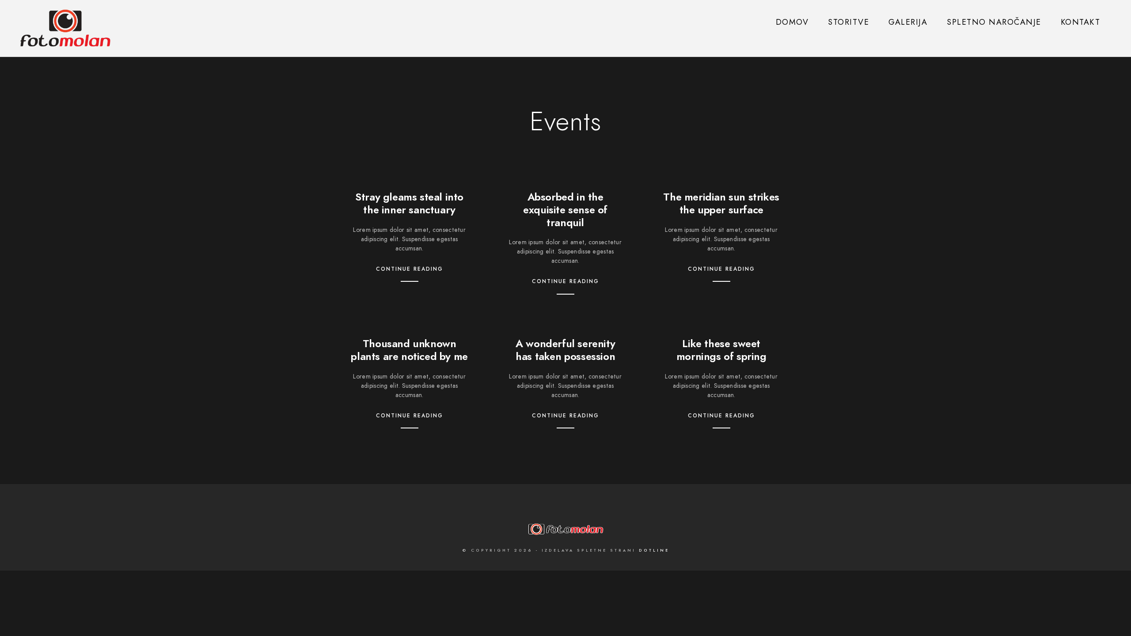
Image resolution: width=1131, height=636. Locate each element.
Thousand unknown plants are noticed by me (409, 349)
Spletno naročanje (994, 21)
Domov (792, 21)
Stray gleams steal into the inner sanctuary (409, 203)
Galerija (907, 21)
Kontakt (1081, 21)
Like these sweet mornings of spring (721, 349)
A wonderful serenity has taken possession (565, 349)
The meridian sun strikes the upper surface (721, 203)
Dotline (654, 550)
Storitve (848, 21)
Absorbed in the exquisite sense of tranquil (565, 209)
